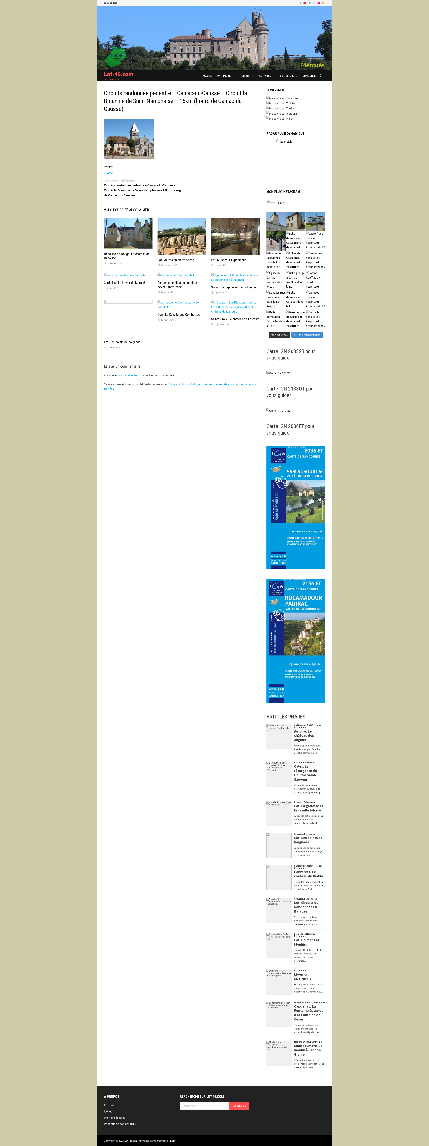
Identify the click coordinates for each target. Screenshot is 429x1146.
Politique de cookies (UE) (120, 1124)
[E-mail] (323, 3)
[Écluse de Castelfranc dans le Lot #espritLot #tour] (276, 241)
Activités (265, 75)
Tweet (109, 172)
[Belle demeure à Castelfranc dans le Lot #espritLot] (295, 241)
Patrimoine (224, 75)
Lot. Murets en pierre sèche (176, 260)
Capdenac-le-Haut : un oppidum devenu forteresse (178, 285)
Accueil (207, 75)
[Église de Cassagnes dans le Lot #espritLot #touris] (295, 260)
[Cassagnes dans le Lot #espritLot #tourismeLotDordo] (315, 260)
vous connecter (128, 375)
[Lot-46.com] (214, 38)
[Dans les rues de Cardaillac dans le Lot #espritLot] (295, 319)
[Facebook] (301, 3)
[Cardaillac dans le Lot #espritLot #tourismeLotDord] (315, 319)
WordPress (160, 1140)
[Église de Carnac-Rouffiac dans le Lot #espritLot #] (276, 280)
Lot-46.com (119, 74)
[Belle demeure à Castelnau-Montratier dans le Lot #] (295, 221)
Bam (172, 1140)
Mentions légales (114, 1118)
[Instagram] (314, 3)
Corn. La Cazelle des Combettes (179, 315)
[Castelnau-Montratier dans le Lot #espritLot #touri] (315, 221)
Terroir (245, 75)
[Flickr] (319, 3)
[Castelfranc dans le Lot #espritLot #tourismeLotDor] (315, 241)
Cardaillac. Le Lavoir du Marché (124, 283)
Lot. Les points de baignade (122, 342)
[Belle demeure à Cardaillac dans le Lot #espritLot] (276, 319)
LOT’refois (287, 75)
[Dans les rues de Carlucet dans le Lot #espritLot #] (276, 300)
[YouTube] (305, 3)
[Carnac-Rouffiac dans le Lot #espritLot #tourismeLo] (315, 280)
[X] (310, 3)
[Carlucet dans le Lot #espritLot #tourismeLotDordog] (315, 300)
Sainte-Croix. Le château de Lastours (235, 319)
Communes (309, 75)
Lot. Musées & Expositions (228, 260)
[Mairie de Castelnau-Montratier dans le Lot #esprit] (276, 221)
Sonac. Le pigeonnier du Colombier (234, 287)
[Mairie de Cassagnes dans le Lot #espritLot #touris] (276, 260)
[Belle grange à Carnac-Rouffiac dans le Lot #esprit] (295, 280)
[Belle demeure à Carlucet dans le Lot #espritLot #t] (295, 300)
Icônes (108, 1111)
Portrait (109, 1105)
